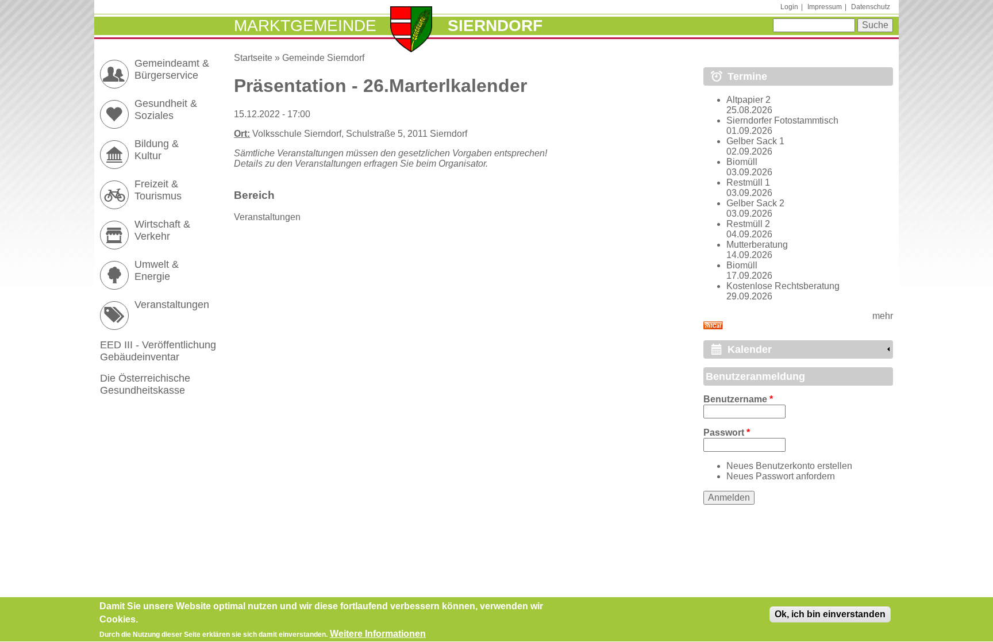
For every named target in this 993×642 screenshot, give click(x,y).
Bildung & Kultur (156, 150)
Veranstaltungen (267, 217)
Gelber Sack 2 (755, 203)
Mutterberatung (757, 244)
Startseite (253, 58)
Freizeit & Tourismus (158, 190)
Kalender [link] (750, 349)
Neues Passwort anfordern (780, 476)
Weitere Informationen (378, 634)
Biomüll (741, 162)
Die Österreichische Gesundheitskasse (145, 384)
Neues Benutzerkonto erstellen (789, 466)
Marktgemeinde (305, 25)
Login (789, 7)
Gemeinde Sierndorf (323, 58)
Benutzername (738, 399)
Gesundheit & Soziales (165, 109)
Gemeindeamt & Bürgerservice (171, 69)
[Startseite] (411, 30)
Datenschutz (870, 7)
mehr (882, 316)
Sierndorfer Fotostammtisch (782, 120)
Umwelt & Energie (156, 270)
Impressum (824, 7)
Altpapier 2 (748, 100)
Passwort (726, 432)
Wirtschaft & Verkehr (162, 230)
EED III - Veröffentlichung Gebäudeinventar (158, 351)
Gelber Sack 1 (755, 141)
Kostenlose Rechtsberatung (783, 286)
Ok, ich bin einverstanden (830, 614)
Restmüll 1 (748, 182)
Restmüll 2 (748, 224)
